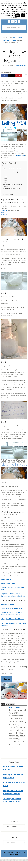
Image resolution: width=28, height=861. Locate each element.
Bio (3, 704)
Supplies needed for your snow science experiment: (12, 168)
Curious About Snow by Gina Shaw (11, 608)
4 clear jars (4, 210)
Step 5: (6, 182)
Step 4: (6, 180)
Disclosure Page (20, 155)
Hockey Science (6, 579)
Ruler (2, 212)
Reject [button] (23, 15)
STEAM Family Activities (8, 194)
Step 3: (6, 178)
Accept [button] (17, 15)
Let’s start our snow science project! (11, 171)
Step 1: (6, 174)
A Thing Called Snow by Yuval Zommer (12, 619)
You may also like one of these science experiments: (11, 189)
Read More (14, 17)
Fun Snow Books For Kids (8, 192)
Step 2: (6, 176)
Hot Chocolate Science (8, 583)
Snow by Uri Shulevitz (7, 604)
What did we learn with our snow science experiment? (12, 185)
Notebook (4, 215)
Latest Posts (11, 704)
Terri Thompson (14, 707)
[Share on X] (11, 75)
